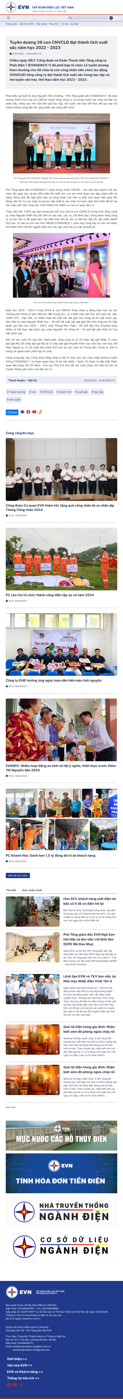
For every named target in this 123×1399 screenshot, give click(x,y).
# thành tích (64, 391)
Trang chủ (11, 23)
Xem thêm (11, 1107)
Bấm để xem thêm (17, 875)
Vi (111, 18)
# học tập (97, 391)
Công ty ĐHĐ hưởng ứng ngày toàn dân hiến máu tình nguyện (54, 680)
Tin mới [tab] (11, 890)
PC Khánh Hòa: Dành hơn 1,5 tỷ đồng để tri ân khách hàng (50, 855)
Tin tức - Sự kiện (69, 23)
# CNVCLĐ (46, 391)
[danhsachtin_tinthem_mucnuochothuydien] (61, 1135)
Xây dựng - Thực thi (47, 23)
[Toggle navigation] (8, 18)
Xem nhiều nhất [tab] (32, 890)
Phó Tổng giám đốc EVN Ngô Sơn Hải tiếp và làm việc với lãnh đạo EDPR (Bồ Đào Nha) (89, 939)
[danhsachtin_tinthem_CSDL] (61, 1246)
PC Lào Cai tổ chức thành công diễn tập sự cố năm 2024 (50, 595)
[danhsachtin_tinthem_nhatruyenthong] (61, 1211)
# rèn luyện (13, 399)
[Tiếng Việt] (39, 6)
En (114, 18)
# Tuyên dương (16, 391)
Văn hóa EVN (26, 23)
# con (32, 391)
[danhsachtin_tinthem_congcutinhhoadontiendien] (61, 1173)
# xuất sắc (81, 391)
